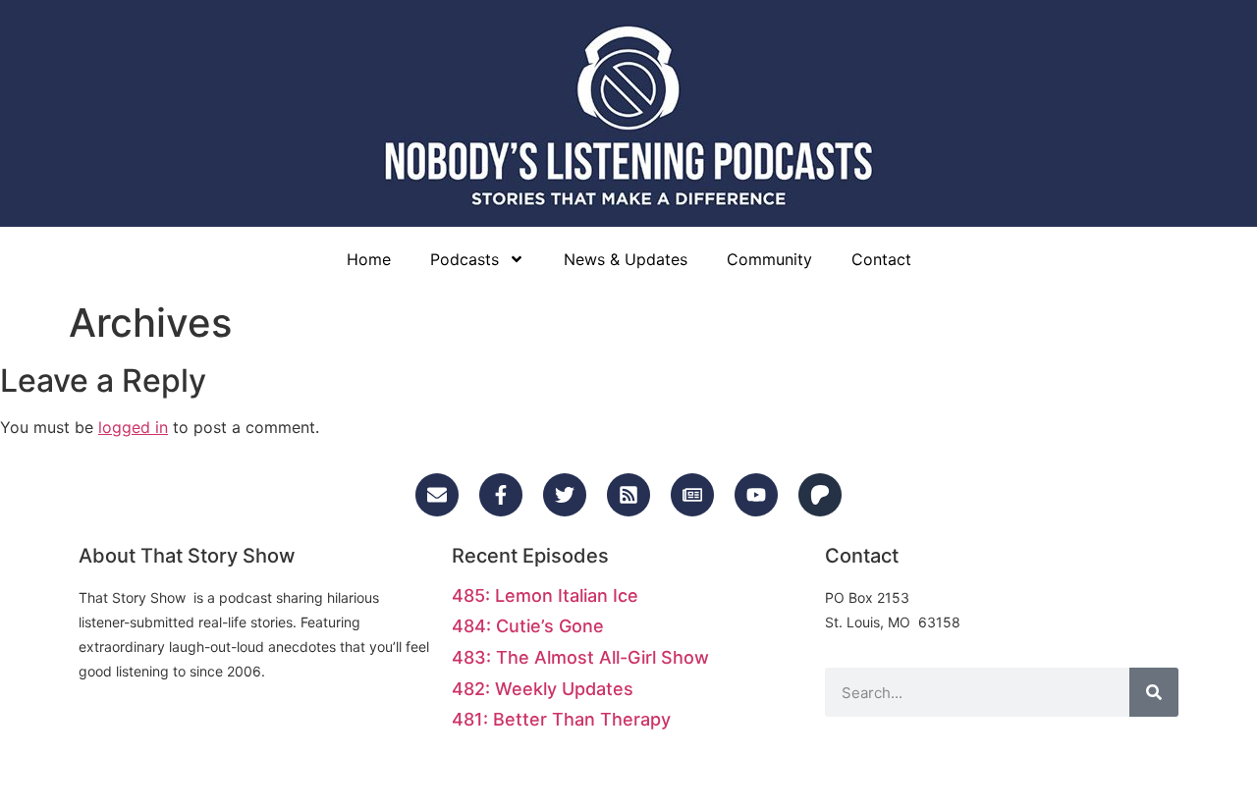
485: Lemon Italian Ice (545, 595)
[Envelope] (437, 494)
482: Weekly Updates (542, 688)
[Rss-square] (628, 494)
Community (769, 259)
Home (369, 259)
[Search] (1153, 692)
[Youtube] (756, 494)
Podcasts (464, 259)
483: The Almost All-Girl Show (580, 657)
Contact (881, 259)
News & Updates (625, 259)
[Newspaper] (692, 494)
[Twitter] (564, 494)
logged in (133, 427)
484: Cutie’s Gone (528, 626)
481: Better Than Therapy (561, 719)
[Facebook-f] (500, 494)
